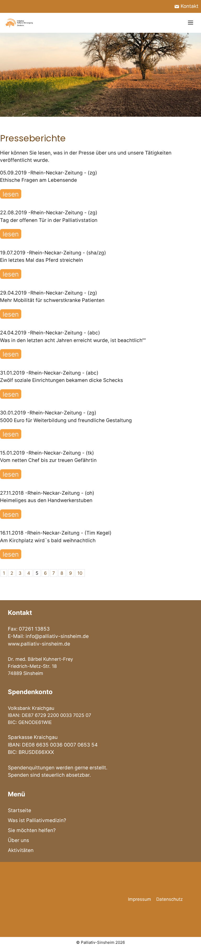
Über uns (18, 840)
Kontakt (188, 6)
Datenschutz (169, 899)
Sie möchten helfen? (32, 830)
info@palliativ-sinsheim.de (57, 636)
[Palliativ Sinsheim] (19, 22)
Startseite (19, 810)
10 (79, 573)
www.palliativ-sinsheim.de (39, 644)
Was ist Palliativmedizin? (37, 820)
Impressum (139, 899)
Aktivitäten (21, 850)
